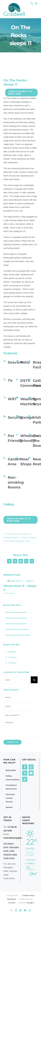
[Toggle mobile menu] (36, 3)
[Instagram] (31, 766)
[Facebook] (24, 766)
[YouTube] (31, 773)
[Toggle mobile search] (32, 3)
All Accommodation (21, 534)
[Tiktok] (24, 779)
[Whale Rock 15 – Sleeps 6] (20, 581)
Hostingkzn (30, 903)
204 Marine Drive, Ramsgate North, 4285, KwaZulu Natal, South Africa (11, 850)
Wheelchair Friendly (23, 541)
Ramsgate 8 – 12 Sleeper (19, 537)
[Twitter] (24, 773)
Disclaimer (11, 903)
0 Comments (10, 593)
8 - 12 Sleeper (8, 534)
